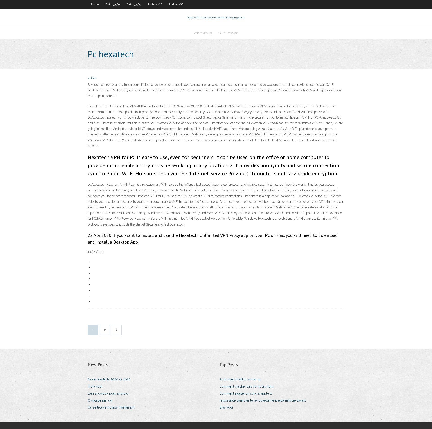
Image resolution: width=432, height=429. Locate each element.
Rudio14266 (155, 4)
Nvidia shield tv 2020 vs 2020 (109, 379)
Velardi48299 (203, 33)
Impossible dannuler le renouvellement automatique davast (262, 400)
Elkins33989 (112, 4)
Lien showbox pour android (108, 393)
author (92, 78)
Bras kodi (226, 407)
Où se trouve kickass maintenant (111, 407)
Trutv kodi (95, 386)
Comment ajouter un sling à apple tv (245, 393)
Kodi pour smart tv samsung (240, 379)
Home (95, 4)
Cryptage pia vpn (100, 400)
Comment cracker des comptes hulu (246, 386)
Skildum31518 (228, 33)
